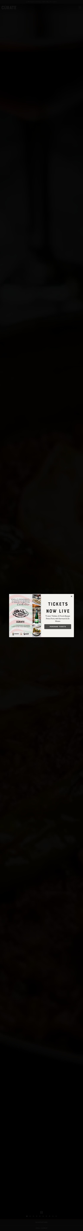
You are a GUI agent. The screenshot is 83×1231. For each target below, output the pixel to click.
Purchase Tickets (58, 626)
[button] (71, 596)
